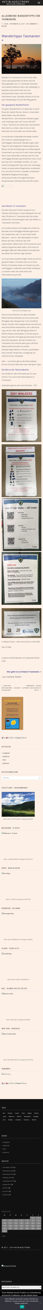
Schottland (18, 1120)
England (29, 1113)
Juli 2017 (5, 1188)
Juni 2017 (6, 1191)
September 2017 (8, 1181)
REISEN (4, 26)
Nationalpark (27, 1116)
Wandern (18, 677)
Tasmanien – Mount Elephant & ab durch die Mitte (31, 688)
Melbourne (11, 1116)
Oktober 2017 (7, 1178)
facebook (6, 756)
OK (22, 1307)
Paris (4, 1120)
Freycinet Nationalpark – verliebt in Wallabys (11, 688)
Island (4, 1116)
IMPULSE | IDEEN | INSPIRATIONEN (16, 4)
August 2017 (7, 1184)
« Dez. (4, 1236)
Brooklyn (10, 1113)
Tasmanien (10, 677)
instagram (6, 753)
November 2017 (8, 1174)
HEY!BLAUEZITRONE (15, 2)
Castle (23, 1113)
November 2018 (8, 1171)
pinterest (6, 763)
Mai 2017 (6, 1195)
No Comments (31, 24)
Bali (4, 1113)
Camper (17, 1113)
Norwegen (35, 1116)
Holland (36, 1113)
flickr (4, 760)
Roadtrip (10, 1120)
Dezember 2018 (8, 1167)
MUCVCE (19, 1116)
